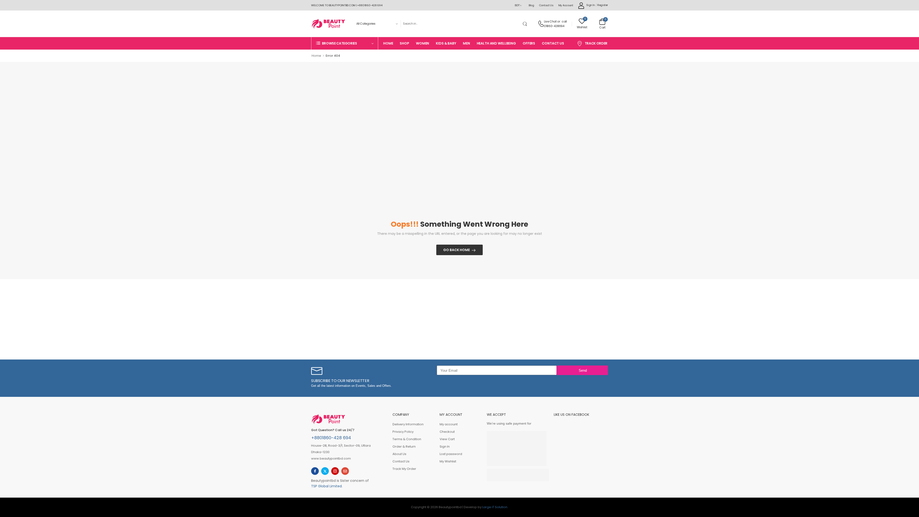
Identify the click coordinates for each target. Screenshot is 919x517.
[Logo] (328, 23)
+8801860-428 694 (331, 438)
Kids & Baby (446, 43)
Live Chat (550, 21)
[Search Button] (526, 23)
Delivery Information (408, 424)
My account (565, 5)
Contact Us (546, 5)
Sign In (445, 446)
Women (422, 43)
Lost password (451, 454)
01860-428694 (554, 26)
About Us (399, 454)
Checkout (447, 431)
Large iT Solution (494, 507)
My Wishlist (448, 461)
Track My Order (404, 468)
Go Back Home (456, 249)
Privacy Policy (403, 431)
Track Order (596, 43)
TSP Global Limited (326, 486)
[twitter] (325, 471)
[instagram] (335, 471)
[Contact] (541, 23)
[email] (345, 471)
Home (388, 43)
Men (466, 43)
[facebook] (315, 471)
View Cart (447, 439)
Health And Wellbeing (496, 43)
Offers (529, 43)
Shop (404, 43)
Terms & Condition (406, 439)
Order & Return (404, 446)
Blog (531, 5)
